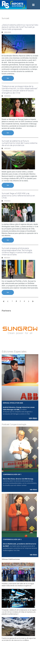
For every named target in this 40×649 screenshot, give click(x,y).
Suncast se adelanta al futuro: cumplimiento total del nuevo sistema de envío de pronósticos (19, 143)
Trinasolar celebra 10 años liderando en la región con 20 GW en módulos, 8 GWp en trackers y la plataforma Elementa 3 (19, 612)
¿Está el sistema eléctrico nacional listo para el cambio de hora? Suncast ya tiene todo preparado (20, 27)
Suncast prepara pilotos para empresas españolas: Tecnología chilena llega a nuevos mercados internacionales (17, 251)
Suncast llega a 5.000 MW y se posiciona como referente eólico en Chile (18, 195)
